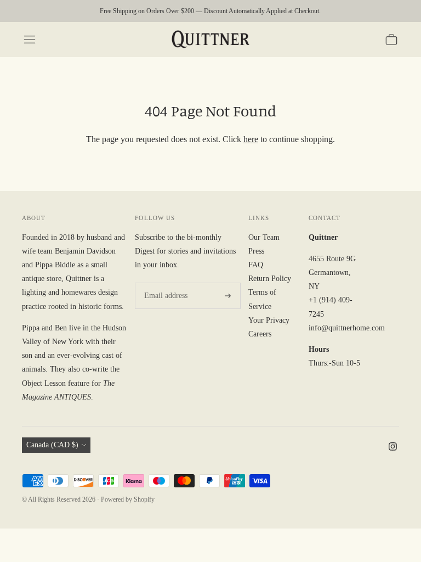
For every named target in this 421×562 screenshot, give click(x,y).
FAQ (255, 265)
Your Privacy (268, 320)
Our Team (264, 237)
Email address (164, 282)
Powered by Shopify (128, 499)
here (250, 139)
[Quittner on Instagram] (393, 448)
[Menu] (29, 39)
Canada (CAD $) (52, 445)
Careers (259, 334)
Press (256, 251)
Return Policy (269, 278)
